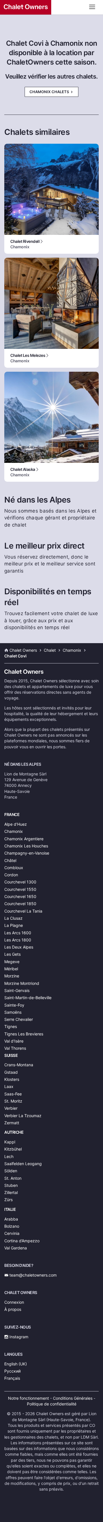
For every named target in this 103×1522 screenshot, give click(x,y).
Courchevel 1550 (20, 889)
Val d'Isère (13, 1041)
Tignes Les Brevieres (23, 1033)
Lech (8, 1156)
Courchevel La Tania (23, 911)
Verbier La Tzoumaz (22, 1115)
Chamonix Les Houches (26, 845)
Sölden (10, 1170)
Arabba (11, 1219)
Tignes (10, 1026)
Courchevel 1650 (20, 896)
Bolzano (11, 1226)
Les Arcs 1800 (17, 939)
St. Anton (12, 1178)
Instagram (18, 1336)
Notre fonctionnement (28, 1398)
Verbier (10, 1108)
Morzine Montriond (21, 983)
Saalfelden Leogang (23, 1163)
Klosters (11, 1079)
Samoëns (12, 1012)
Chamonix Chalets (49, 91)
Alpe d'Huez (15, 824)
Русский (12, 1371)
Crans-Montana (18, 1064)
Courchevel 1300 (20, 881)
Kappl (9, 1141)
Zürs (8, 1199)
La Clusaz (13, 918)
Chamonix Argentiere (23, 838)
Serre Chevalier (18, 1019)
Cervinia (11, 1233)
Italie (10, 1209)
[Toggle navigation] (92, 6)
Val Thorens (15, 1048)
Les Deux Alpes (18, 947)
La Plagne (13, 925)
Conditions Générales (72, 1398)
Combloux (13, 867)
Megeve (11, 961)
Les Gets (12, 954)
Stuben (11, 1185)
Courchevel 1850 (20, 903)
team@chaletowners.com (32, 1275)
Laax (8, 1086)
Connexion (14, 1302)
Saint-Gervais (16, 990)
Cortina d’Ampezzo (21, 1240)
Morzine (11, 975)
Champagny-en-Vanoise (26, 853)
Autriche (13, 1132)
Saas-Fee (13, 1093)
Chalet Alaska (22, 472)
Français (12, 1378)
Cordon (11, 874)
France (11, 814)
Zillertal (11, 1192)
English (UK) (15, 1363)
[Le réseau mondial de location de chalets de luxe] (51, 7)
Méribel (11, 968)
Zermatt (11, 1122)
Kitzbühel (13, 1149)
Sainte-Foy (14, 1005)
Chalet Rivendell (24, 244)
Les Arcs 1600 (17, 932)
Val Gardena (15, 1247)
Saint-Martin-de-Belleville (28, 997)
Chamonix (13, 831)
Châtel (10, 860)
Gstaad (11, 1072)
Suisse (11, 1055)
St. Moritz (13, 1101)
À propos (12, 1309)
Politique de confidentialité (51, 1403)
